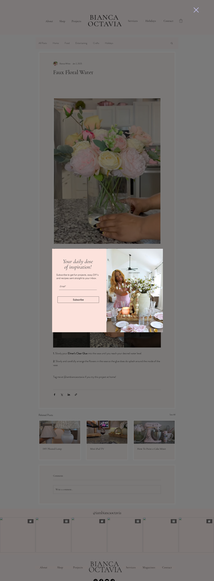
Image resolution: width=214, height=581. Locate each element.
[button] (196, 10)
